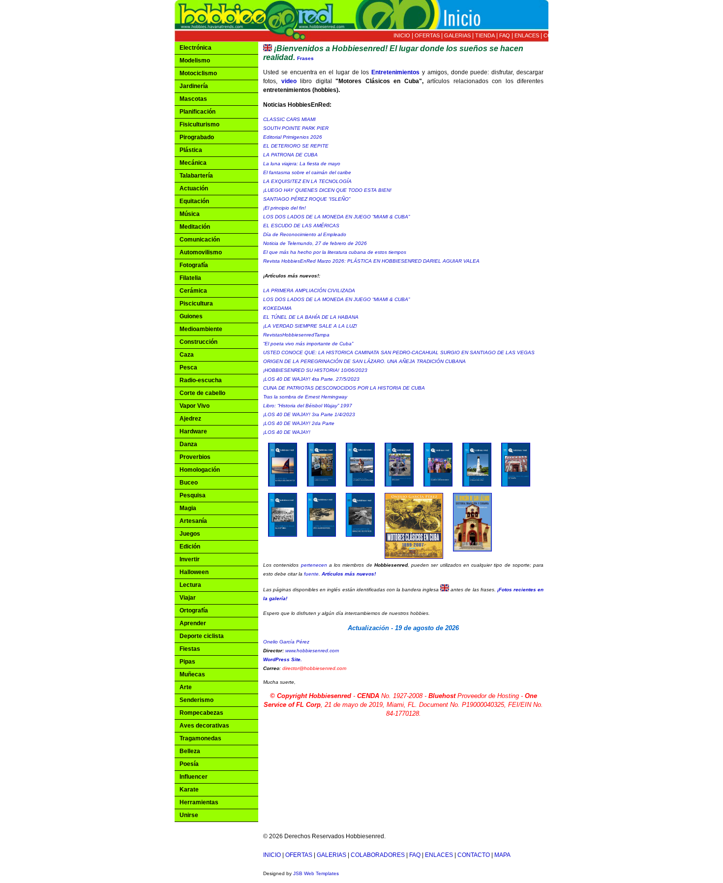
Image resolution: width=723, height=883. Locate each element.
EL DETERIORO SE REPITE (296, 146)
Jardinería (194, 86)
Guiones (191, 316)
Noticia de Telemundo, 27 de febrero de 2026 (315, 243)
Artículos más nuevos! (349, 574)
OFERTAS (427, 35)
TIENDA (485, 35)
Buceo (189, 482)
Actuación (194, 188)
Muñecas (192, 674)
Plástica (191, 150)
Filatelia (190, 277)
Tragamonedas (200, 738)
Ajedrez (190, 418)
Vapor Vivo (195, 405)
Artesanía (193, 521)
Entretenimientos (395, 72)
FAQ (504, 35)
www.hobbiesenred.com (312, 650)
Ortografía (194, 610)
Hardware (193, 431)
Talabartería (196, 175)
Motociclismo (198, 73)
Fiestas (190, 648)
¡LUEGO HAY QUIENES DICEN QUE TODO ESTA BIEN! (327, 190)
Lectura (190, 584)
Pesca (188, 367)
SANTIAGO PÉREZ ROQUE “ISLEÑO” (306, 199)
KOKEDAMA (277, 308)
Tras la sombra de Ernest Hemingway (305, 396)
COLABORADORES (378, 855)
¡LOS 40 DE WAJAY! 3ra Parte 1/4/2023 (309, 414)
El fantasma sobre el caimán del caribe (307, 172)
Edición (190, 546)
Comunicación (200, 239)
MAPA (585, 35)
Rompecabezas (201, 712)
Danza (188, 444)
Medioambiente (201, 329)
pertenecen (314, 565)
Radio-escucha (201, 380)
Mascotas (193, 98)
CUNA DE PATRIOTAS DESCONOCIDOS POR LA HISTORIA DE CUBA (344, 388)
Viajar (188, 597)
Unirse (189, 815)
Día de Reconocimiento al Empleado (304, 234)
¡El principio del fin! (284, 208)
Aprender (193, 623)
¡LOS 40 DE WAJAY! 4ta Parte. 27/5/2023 (311, 379)
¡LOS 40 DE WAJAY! (286, 432)
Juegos (190, 533)
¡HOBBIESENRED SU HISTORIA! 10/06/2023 (315, 370)
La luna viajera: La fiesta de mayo (301, 163)
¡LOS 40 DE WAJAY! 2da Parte (298, 423)
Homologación (200, 469)
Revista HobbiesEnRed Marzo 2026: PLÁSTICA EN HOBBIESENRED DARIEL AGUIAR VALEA (371, 261)
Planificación (197, 111)
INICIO (401, 35)
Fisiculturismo (199, 124)
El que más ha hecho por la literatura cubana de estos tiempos (334, 252)
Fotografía (194, 265)
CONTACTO (558, 35)
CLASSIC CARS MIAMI (289, 119)
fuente (311, 574)
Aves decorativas (204, 725)
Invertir (190, 559)
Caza (187, 354)
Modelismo (195, 60)
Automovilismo (201, 252)
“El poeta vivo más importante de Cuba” (308, 343)
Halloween (194, 572)
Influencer (194, 776)
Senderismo (196, 700)
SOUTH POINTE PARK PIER (296, 128)
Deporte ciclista (202, 636)
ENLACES (526, 35)
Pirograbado (197, 137)
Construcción (198, 341)
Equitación (194, 201)
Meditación (195, 226)
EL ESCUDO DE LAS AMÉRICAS (301, 225)
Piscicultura (196, 303)
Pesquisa (193, 495)
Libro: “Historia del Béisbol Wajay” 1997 (307, 405)
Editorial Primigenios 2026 (292, 137)
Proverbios (195, 457)
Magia (188, 508)
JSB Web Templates (316, 873)
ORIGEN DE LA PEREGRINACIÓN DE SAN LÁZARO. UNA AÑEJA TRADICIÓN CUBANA (364, 361)
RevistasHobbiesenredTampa (296, 334)
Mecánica (193, 162)
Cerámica (193, 290)
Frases (305, 58)
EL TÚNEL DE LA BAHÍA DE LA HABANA (311, 317)
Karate (189, 789)
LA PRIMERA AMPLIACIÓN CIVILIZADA (309, 290)
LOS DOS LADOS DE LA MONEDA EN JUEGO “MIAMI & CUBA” (336, 216)
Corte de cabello (202, 393)
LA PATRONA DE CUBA (290, 154)
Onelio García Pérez (286, 641)
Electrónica (195, 47)
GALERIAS (457, 35)
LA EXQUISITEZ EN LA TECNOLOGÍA (307, 181)
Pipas (187, 661)
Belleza (190, 751)
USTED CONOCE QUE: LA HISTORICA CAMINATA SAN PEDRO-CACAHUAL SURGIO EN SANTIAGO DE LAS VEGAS (399, 352)
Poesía (189, 764)
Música (190, 214)
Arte (186, 687)
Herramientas (199, 802)
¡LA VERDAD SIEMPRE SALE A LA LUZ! (310, 326)
